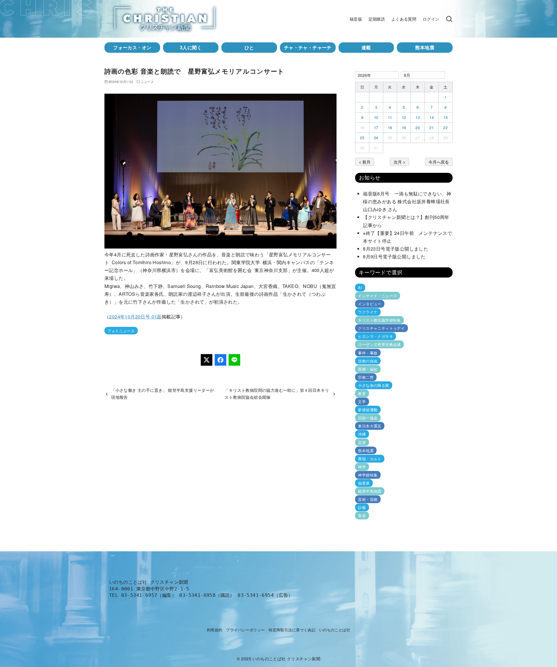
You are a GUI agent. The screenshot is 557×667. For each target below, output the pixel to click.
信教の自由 (367, 361)
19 (404, 127)
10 (376, 117)
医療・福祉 (367, 369)
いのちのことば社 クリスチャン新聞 (286, 658)
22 (445, 127)
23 (362, 137)
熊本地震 (424, 47)
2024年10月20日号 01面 (135, 316)
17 (376, 127)
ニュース (147, 81)
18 (390, 127)
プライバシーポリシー (245, 629)
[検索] (449, 19)
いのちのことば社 (334, 629)
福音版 (356, 19)
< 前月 (364, 162)
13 (417, 117)
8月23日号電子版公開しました (395, 248)
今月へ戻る (438, 162)
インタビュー (369, 304)
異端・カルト (369, 458)
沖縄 (362, 434)
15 (445, 117)
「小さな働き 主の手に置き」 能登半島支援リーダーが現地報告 (162, 393)
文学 (362, 401)
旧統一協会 (367, 417)
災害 (362, 442)
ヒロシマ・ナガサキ (375, 336)
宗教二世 (366, 377)
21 (431, 127)
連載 (366, 47)
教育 (362, 393)
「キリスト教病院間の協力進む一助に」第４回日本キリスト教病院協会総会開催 (277, 393)
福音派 (364, 483)
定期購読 (376, 19)
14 (431, 117)
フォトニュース (121, 330)
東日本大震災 (369, 426)
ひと (249, 47)
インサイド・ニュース (377, 295)
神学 (362, 467)
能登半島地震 (369, 491)
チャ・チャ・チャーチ (308, 47)
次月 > (399, 162)
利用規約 (215, 629)
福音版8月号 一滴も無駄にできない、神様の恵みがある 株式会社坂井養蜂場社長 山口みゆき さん (409, 201)
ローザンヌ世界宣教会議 (379, 344)
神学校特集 (367, 475)
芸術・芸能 (367, 499)
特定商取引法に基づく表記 (292, 629)
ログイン (431, 19)
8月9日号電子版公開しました (394, 256)
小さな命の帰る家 (373, 385)
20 (417, 127)
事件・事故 (367, 352)
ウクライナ (367, 312)
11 (390, 117)
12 (404, 117)
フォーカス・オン (132, 47)
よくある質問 (403, 19)
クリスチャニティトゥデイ (381, 328)
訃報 (362, 507)
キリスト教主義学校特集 (379, 320)
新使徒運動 (367, 409)
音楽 (362, 515)
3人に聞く (191, 47)
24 (376, 137)
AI (360, 287)
